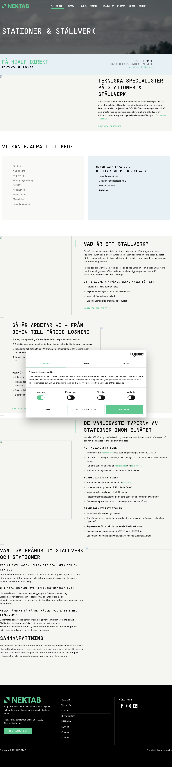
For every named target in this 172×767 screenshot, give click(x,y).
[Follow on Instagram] (128, 706)
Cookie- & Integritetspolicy (159, 750)
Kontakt (142, 6)
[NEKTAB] (15, 6)
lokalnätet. (136, 466)
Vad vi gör (56, 6)
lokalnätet (127, 483)
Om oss (132, 6)
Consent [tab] (46, 363)
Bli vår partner (89, 6)
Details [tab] (86, 363)
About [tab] (126, 363)
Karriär (72, 6)
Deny (47, 409)
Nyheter (121, 6)
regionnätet (108, 453)
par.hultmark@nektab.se (140, 67)
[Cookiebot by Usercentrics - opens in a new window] (132, 355)
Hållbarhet (108, 6)
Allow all (125, 409)
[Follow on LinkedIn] (135, 706)
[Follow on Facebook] (122, 706)
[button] (168, 6)
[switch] (71, 397)
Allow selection (86, 409)
